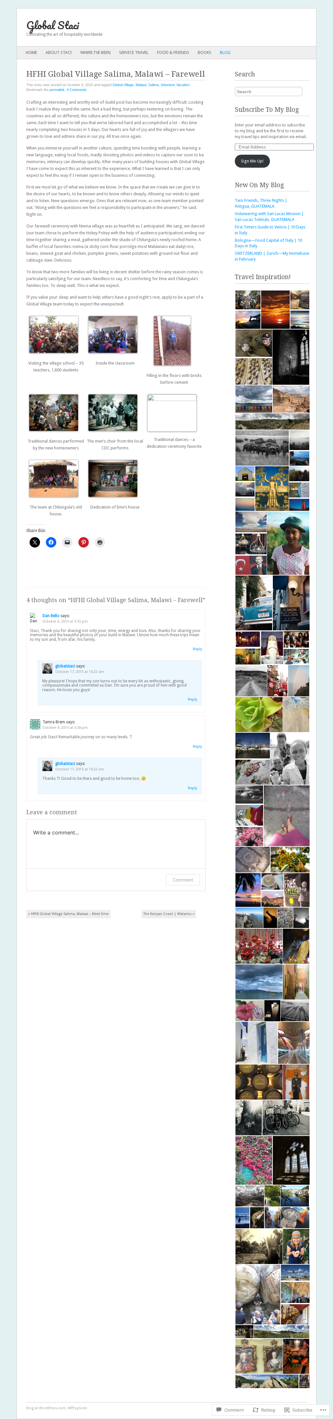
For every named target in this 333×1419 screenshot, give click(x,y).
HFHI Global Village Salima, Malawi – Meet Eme (68, 914)
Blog (225, 52)
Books (204, 52)
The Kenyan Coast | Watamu (168, 914)
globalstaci (65, 666)
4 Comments (77, 90)
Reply (197, 649)
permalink (57, 90)
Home (31, 52)
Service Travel (134, 52)
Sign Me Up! (252, 161)
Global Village (123, 85)
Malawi (141, 85)
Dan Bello (51, 615)
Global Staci (52, 25)
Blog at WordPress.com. (46, 1408)
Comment (183, 880)
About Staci (59, 52)
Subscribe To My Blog (267, 109)
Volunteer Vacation (175, 85)
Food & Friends (173, 52)
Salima (153, 85)
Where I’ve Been (95, 52)
